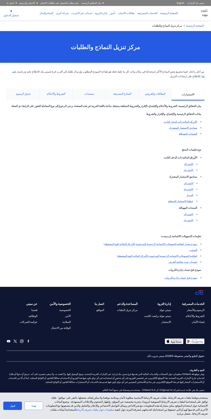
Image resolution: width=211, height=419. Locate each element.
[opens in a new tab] (195, 341)
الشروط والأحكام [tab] (56, 93)
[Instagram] (22, 341)
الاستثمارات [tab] (188, 94)
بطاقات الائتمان (126, 13)
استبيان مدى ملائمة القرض (182, 262)
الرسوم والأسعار (195, 310)
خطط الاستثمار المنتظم (180, 201)
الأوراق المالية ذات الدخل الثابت (180, 121)
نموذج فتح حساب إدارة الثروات (181, 277)
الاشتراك (188, 164)
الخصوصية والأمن (60, 303)
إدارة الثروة (101, 13)
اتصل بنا (10, 3)
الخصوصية (65, 310)
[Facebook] (28, 341)
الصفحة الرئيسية (169, 13)
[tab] (147, 13)
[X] (15, 341)
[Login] (11, 11)
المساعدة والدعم (127, 303)
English (180, 3)
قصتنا (34, 310)
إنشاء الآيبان (198, 322)
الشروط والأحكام (195, 316)
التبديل (189, 195)
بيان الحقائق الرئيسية (91, 3)
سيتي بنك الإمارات (195, 3)
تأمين (112, 13)
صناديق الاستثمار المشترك (183, 127)
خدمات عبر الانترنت (81, 13)
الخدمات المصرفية (147, 13)
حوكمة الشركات (28, 322)
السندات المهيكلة (188, 133)
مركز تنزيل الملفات (127, 310)
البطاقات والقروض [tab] (155, 93)
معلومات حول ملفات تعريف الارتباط (95, 409)
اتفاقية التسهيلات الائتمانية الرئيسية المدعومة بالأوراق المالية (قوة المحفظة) (157, 256)
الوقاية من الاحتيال (61, 327)
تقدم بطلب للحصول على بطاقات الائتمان (59, 3)
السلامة (66, 322)
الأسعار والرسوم (27, 3)
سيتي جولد (165, 310)
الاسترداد (188, 170)
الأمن (68, 316)
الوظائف (32, 316)
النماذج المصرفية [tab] (122, 93)
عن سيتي (31, 303)
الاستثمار (166, 322)
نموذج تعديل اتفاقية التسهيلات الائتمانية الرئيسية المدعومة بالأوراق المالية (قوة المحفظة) (150, 244)
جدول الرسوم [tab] (23, 93)
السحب (193, 250)
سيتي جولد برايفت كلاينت (157, 316)
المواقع (100, 310)
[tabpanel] (105, 193)
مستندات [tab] (89, 93)
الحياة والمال (46, 13)
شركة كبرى (62, 13)
